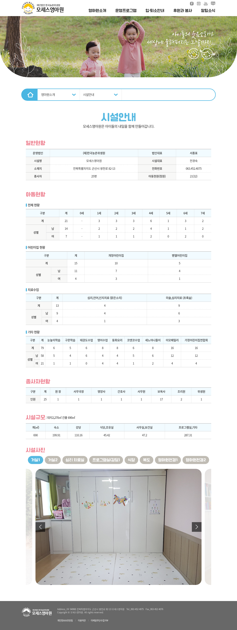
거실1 (35, 460)
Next (197, 527)
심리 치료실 (75, 460)
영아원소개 (48, 94)
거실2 (53, 460)
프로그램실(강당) (106, 460)
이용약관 (82, 620)
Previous (40, 527)
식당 (131, 460)
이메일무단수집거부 (99, 620)
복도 (146, 460)
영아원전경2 (196, 460)
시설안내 (88, 94)
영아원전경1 (168, 460)
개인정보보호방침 (65, 620)
